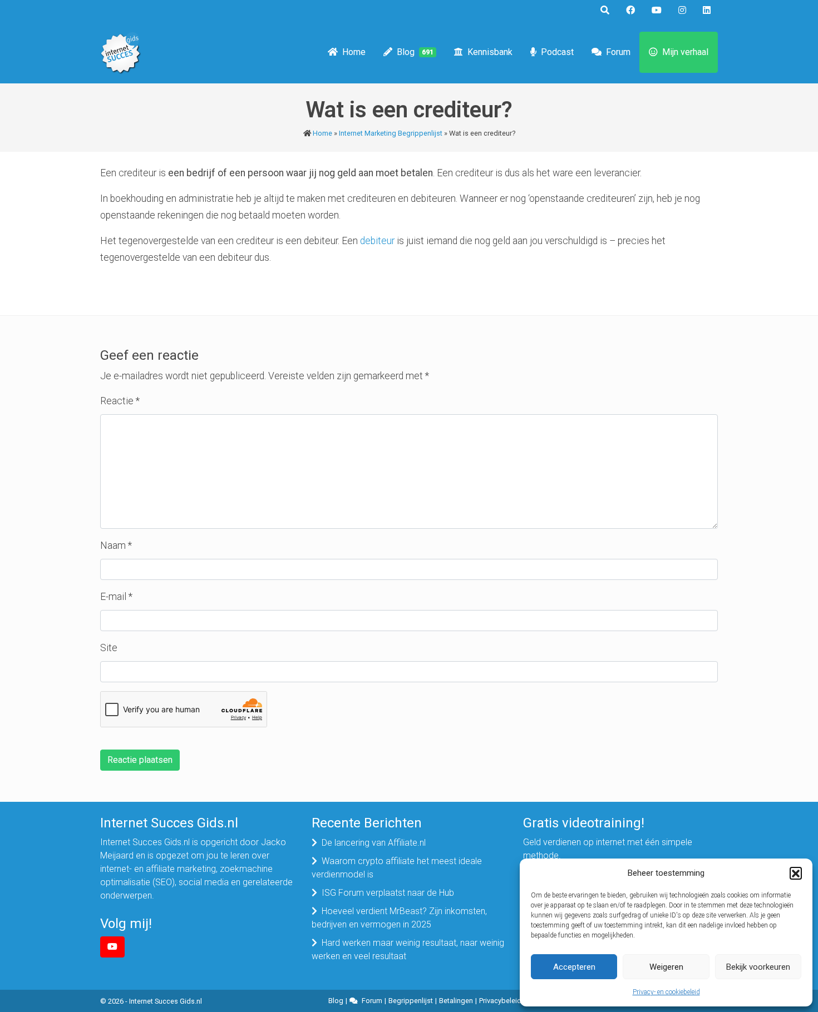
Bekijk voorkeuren (758, 967)
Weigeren (666, 967)
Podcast (557, 52)
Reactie (120, 400)
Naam (116, 545)
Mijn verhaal (685, 52)
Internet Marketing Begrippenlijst (390, 133)
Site (108, 647)
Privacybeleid (500, 1000)
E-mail (116, 596)
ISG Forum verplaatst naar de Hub (388, 892)
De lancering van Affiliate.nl (374, 842)
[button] (795, 873)
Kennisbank (490, 52)
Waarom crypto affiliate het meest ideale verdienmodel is (397, 868)
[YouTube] (112, 947)
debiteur (377, 240)
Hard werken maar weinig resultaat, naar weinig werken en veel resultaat (408, 949)
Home (354, 52)
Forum (618, 52)
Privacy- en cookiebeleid (666, 992)
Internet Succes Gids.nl (165, 1001)
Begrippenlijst (410, 1000)
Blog (415, 52)
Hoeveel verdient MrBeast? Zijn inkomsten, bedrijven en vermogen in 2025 (399, 918)
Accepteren (574, 967)
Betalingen (456, 1000)
